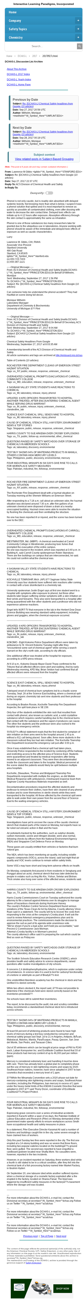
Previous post (30, 1236)
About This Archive (17, 69)
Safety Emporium (33, 1263)
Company (15, 20)
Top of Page (47, 1236)
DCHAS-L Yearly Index (19, 79)
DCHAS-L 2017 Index (18, 74)
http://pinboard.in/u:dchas (69, 355)
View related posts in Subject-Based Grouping (44, 159)
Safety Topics (18, 29)
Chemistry (15, 37)
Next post (61, 1236)
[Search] (79, 46)
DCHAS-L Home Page (19, 84)
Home (13, 12)
